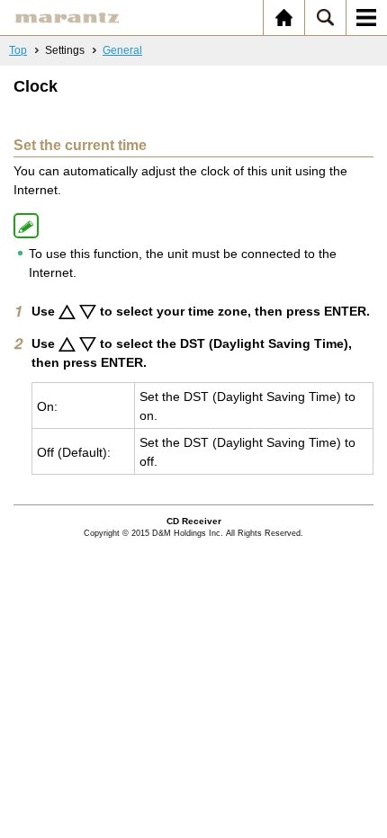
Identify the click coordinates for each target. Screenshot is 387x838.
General (122, 50)
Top (18, 50)
